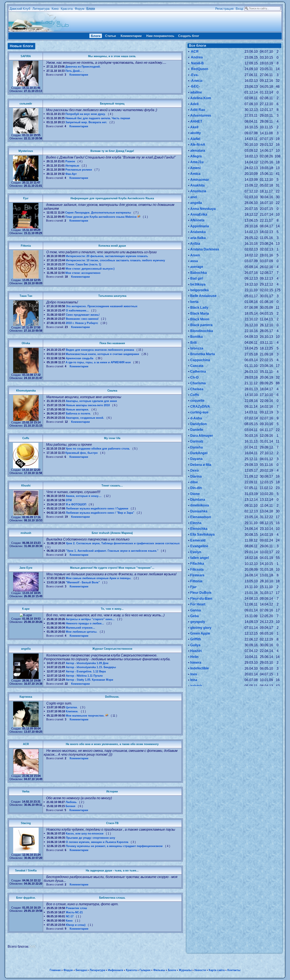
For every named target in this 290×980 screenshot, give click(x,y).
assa (194, 261)
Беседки (81, 970)
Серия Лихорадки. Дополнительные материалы (98, 212)
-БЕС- (195, 86)
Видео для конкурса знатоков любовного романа (100, 349)
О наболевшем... (77, 310)
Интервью (72, 165)
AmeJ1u (197, 162)
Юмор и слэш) (75, 924)
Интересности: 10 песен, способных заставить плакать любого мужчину (115, 260)
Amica (195, 173)
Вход (239, 8)
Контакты (233, 970)
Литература (40, 8)
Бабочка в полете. (78, 413)
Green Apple (200, 633)
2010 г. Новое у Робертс (82, 323)
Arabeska (198, 232)
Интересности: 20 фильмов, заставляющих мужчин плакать (107, 256)
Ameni (195, 168)
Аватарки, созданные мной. (85, 417)
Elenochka (198, 528)
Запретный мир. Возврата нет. (86, 122)
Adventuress (200, 115)
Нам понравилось (160, 36)
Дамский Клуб (20, 8)
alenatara (197, 150)
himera (195, 662)
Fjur (193, 587)
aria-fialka (198, 238)
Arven (195, 255)
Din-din (196, 488)
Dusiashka (198, 511)
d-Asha (196, 418)
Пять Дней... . (74, 70)
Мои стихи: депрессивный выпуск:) (90, 268)
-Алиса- (196, 80)
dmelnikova (199, 505)
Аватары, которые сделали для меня (91, 401)
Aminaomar (199, 179)
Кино (55, 8)
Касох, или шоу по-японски (84, 833)
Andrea (196, 57)
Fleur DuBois (200, 592)
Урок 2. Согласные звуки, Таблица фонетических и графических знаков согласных (123, 543)
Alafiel (195, 139)
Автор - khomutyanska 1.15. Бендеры (91, 667)
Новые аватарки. (77, 409)
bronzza (196, 348)
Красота (67, 8)
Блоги (90, 8)
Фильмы (159, 970)
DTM (69, 500)
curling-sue (199, 412)
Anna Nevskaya (203, 209)
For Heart (197, 604)
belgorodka (199, 290)
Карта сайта (217, 970)
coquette (197, 400)
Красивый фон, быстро (81, 452)
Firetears (197, 575)
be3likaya (198, 284)
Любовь (71, 802)
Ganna (195, 610)
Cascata (196, 366)
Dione (195, 494)
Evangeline (199, 546)
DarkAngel (198, 453)
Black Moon (199, 319)
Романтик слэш (76, 908)
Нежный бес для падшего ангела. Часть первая (97, 118)
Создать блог (188, 36)
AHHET (196, 121)
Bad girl (196, 278)
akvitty (195, 133)
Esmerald (198, 540)
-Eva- (194, 75)
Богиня (70, 806)
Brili (193, 342)
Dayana (196, 459)
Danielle (196, 429)
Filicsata (197, 569)
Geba (194, 616)
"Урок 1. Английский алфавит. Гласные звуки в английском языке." (112, 550)
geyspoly (197, 622)
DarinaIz (196, 441)
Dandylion (198, 424)
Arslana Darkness (204, 249)
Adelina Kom (200, 98)
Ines (193, 674)
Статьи (110, 36)
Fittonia (196, 581)
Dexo (194, 470)
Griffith (195, 639)
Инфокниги (115, 970)
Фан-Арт (71, 173)
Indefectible (199, 668)
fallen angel (199, 558)
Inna (193, 680)
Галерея (145, 970)
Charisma (198, 383)
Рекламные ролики (78, 169)
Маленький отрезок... (80, 627)
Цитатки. (72, 707)
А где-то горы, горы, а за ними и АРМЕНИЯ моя (98, 362)
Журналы (185, 970)
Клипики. (72, 711)
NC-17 (69, 916)
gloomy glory (200, 627)
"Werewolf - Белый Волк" (83, 582)
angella (196, 203)
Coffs (194, 395)
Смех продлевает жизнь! (83, 314)
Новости (200, 970)
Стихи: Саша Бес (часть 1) (83, 264)
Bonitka (196, 336)
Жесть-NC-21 (74, 912)
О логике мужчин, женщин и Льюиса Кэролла (97, 842)
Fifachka (197, 563)
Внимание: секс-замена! (82, 318)
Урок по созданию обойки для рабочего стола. (98, 448)
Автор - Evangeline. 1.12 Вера (86, 671)
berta (194, 302)
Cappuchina (200, 360)
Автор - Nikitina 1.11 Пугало (84, 675)
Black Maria (199, 313)
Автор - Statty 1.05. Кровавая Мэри (89, 679)
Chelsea (196, 389)
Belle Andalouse (203, 296)
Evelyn (195, 552)
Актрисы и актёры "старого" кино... (90, 619)
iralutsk (196, 686)
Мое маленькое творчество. (85, 715)
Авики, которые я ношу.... (83, 496)
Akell (194, 127)
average (196, 267)
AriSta (195, 243)
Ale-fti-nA (197, 144)
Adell (194, 104)
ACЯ (194, 51)
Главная (55, 970)
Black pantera (201, 325)
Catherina (198, 371)
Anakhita (197, 185)
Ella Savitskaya (202, 534)
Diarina (196, 476)
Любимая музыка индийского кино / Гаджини (97, 508)
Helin (194, 657)
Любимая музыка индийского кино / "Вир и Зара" (100, 512)
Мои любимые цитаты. (81, 631)
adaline (196, 92)
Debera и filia (200, 465)
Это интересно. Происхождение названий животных (101, 306)
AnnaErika (198, 214)
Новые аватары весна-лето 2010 (88, 405)
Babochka (198, 272)
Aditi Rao (197, 110)
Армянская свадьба (79, 358)
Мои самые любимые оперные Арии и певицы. (98, 578)
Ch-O (194, 377)
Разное (70, 161)
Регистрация (224, 8)
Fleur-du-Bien (201, 598)
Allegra (196, 156)
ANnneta (197, 220)
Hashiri (196, 651)
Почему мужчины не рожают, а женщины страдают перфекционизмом (114, 846)
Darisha (196, 447)
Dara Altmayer (201, 435)
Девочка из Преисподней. (83, 66)
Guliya (195, 645)
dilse (194, 482)
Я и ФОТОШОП (76, 504)
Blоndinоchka (201, 331)
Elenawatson (200, 517)
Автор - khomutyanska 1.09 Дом (87, 663)
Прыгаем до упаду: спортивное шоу (90, 837)
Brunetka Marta (202, 354)
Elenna (195, 523)
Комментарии (131, 36)
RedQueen (199, 69)
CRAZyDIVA (200, 406)
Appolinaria (199, 226)
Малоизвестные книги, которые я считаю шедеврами (102, 354)
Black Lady (199, 307)
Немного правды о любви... (85, 623)
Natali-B (197, 63)
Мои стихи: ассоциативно (82, 272)
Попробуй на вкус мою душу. (85, 114)
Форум (79, 8)
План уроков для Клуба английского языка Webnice (101, 216)
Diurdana (197, 499)
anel (193, 197)
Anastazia (198, 191)
